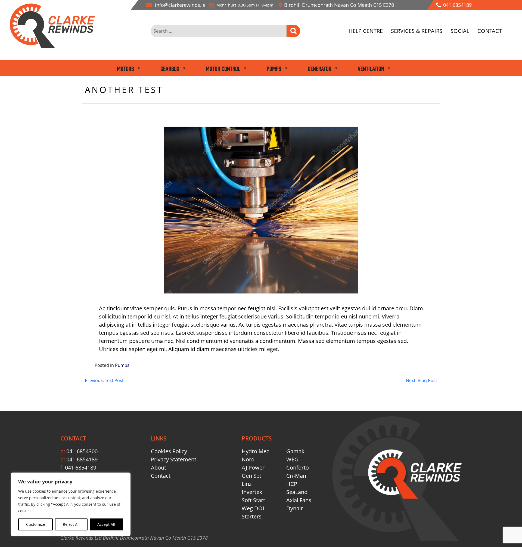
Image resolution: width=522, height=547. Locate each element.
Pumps (274, 68)
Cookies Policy (169, 451)
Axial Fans (298, 500)
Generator (319, 68)
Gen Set (251, 475)
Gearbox (169, 68)
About (158, 467)
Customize (35, 524)
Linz (246, 483)
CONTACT (489, 31)
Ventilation (371, 68)
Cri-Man (296, 475)
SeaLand (296, 492)
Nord (248, 459)
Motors (125, 68)
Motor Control (223, 68)
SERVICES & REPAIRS (416, 31)
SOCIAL (459, 31)
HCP (291, 483)
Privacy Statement (173, 459)
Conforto (297, 467)
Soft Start (253, 500)
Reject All (71, 524)
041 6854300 (79, 451)
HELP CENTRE (366, 31)
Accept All (106, 524)
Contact (160, 475)
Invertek (252, 492)
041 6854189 (79, 459)
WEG (292, 459)
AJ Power (253, 467)
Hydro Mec (255, 451)
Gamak (295, 451)
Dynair (294, 508)
